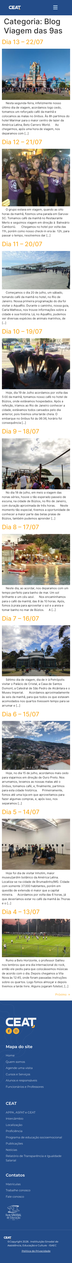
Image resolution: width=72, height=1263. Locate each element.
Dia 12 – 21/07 (22, 142)
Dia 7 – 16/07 (20, 618)
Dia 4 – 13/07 (21, 912)
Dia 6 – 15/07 (20, 714)
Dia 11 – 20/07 (22, 244)
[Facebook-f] (9, 1031)
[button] (63, 7)
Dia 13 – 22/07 (22, 42)
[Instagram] (16, 1031)
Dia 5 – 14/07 (21, 812)
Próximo (62, 994)
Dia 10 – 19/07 (22, 331)
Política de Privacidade (36, 1250)
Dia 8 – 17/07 (20, 527)
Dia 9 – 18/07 (20, 431)
